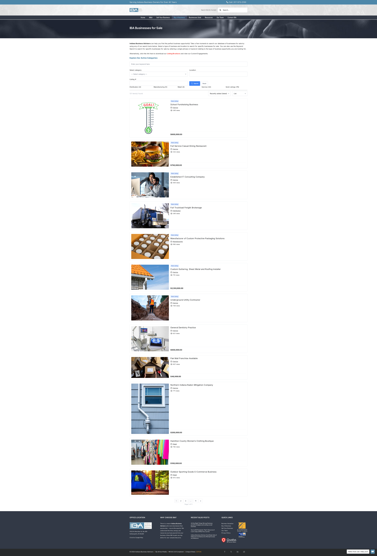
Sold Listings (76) (232, 87)
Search (196, 83)
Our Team (224, 530)
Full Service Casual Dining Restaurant (188, 146)
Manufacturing (178, 241)
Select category (136, 70)
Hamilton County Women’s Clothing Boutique (192, 441)
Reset (204, 83)
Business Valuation (227, 523)
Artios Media (162, 552)
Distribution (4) (135, 87)
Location (192, 70)
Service (175, 107)
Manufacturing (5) (160, 87)
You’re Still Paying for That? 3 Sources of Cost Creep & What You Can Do (203, 530)
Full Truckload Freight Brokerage (186, 207)
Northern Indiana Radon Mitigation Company (191, 385)
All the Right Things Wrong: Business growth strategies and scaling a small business (201, 524)
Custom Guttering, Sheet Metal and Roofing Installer (195, 269)
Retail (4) (181, 87)
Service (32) (206, 87)
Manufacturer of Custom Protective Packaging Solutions (197, 238)
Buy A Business (226, 526)
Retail (175, 444)
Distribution (177, 211)
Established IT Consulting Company (187, 177)
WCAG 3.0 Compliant (176, 552)
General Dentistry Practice (183, 327)
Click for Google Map (136, 537)
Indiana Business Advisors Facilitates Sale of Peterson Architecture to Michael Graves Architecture (204, 536)
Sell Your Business (227, 528)
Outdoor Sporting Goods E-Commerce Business (193, 472)
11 (195, 501)
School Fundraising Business (184, 104)
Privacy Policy (226, 533)
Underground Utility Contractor (185, 300)
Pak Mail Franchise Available (184, 358)
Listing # (133, 79)
